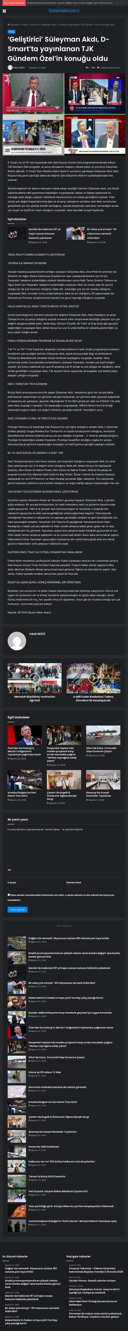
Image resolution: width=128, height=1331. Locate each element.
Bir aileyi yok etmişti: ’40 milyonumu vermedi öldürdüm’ (102, 234)
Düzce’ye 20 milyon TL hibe (44, 1072)
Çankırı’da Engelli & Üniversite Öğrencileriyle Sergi (62, 796)
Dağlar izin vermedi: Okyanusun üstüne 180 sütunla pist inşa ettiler (68, 938)
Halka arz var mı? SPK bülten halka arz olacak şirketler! (61, 1161)
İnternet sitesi (73, 882)
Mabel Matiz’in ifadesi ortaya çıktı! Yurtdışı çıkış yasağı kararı (65, 998)
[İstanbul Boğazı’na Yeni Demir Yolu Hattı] (25, 779)
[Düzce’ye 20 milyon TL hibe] (17, 1077)
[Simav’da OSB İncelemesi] (17, 1151)
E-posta (13, 882)
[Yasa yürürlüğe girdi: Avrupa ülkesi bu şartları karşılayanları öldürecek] (17, 1211)
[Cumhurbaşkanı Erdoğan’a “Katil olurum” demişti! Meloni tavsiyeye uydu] (17, 1225)
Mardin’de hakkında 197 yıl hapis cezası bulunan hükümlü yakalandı (61, 3)
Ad (10, 870)
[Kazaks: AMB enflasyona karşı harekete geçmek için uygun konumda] (17, 1017)
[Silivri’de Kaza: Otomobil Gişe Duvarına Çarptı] (103, 735)
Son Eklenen (64, 925)
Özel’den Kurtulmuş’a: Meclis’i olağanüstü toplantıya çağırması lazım (24, 751)
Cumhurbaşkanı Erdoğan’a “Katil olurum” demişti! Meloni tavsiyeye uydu (72, 1221)
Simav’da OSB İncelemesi (43, 1146)
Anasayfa (15, 24)
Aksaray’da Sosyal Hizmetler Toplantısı (98, 794)
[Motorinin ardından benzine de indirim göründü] (17, 1091)
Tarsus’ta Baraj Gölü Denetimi (46, 1176)
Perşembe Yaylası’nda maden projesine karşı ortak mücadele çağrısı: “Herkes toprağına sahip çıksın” (62, 754)
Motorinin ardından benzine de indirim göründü (57, 1087)
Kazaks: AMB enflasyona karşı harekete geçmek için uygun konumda (70, 1012)
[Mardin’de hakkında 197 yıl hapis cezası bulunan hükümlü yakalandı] (17, 233)
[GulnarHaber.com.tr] (64, 10)
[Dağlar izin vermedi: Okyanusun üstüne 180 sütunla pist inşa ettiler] (17, 943)
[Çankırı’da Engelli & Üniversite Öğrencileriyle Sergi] (64, 779)
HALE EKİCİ (19, 67)
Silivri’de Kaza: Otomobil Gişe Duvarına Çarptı (101, 749)
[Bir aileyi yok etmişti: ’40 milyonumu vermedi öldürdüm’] (75, 233)
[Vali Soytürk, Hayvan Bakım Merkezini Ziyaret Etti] (17, 1196)
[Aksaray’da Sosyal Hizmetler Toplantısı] (103, 779)
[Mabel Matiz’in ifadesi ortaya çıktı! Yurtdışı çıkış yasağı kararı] (17, 1002)
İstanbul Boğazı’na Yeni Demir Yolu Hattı (22, 794)
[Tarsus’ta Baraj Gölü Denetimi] (17, 1181)
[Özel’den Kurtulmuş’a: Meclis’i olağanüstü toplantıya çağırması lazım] (25, 735)
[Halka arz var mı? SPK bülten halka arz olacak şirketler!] (17, 1166)
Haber (25, 24)
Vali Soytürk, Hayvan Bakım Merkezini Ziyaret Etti (58, 1191)
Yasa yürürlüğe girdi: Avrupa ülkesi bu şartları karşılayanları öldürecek (71, 1206)
